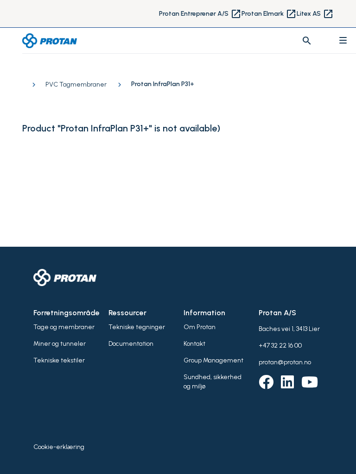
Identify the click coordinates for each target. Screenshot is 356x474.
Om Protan (200, 327)
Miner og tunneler (59, 344)
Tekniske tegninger (136, 327)
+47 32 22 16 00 (280, 345)
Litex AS (315, 13)
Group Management (213, 360)
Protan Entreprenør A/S (200, 13)
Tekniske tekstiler (59, 360)
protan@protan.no (285, 362)
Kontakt (194, 344)
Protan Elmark (269, 13)
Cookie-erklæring (58, 447)
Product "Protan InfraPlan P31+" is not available (119, 128)
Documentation (130, 344)
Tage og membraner (64, 327)
